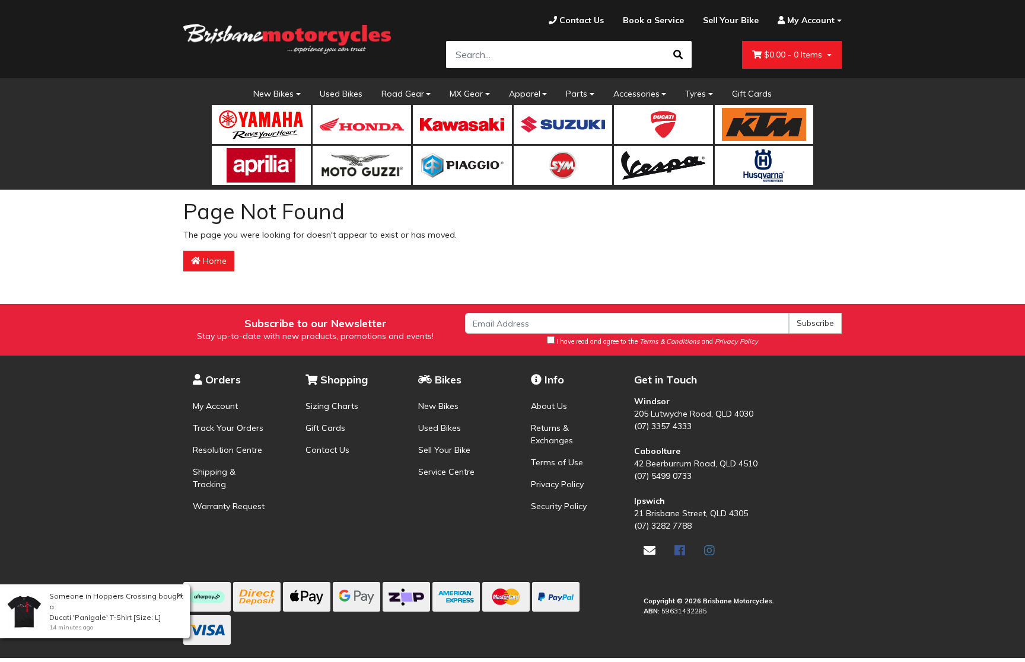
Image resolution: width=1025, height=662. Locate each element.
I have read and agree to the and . (657, 341)
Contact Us (327, 449)
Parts (576, 93)
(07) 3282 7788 (663, 525)
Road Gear (402, 93)
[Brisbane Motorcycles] (287, 39)
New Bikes (273, 93)
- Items (794, 54)
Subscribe (815, 323)
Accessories (636, 93)
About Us (549, 406)
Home (213, 260)
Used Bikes (341, 93)
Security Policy (559, 506)
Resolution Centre (227, 449)
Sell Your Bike (444, 449)
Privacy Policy (557, 484)
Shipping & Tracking (214, 478)
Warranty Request (229, 506)
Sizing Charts (331, 406)
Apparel (524, 93)
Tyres (695, 93)
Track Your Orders (228, 428)
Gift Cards (752, 93)
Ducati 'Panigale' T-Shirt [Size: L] (105, 617)
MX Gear (466, 93)
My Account (215, 406)
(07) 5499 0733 (663, 476)
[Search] (678, 54)
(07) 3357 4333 (663, 426)
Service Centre (446, 471)
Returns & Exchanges (552, 434)
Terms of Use (557, 462)
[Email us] (649, 550)
